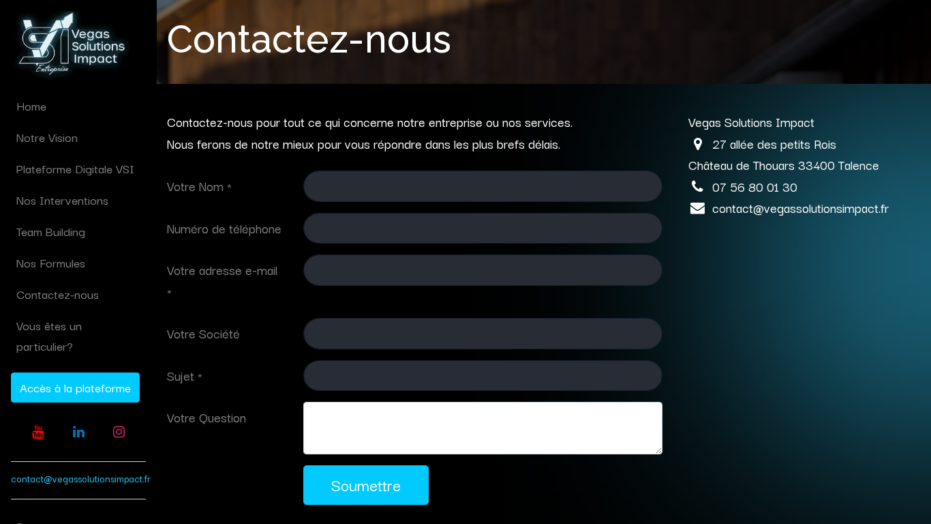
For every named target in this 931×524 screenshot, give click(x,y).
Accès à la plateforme (75, 387)
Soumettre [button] (366, 484)
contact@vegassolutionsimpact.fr (81, 478)
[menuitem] (78, 105)
